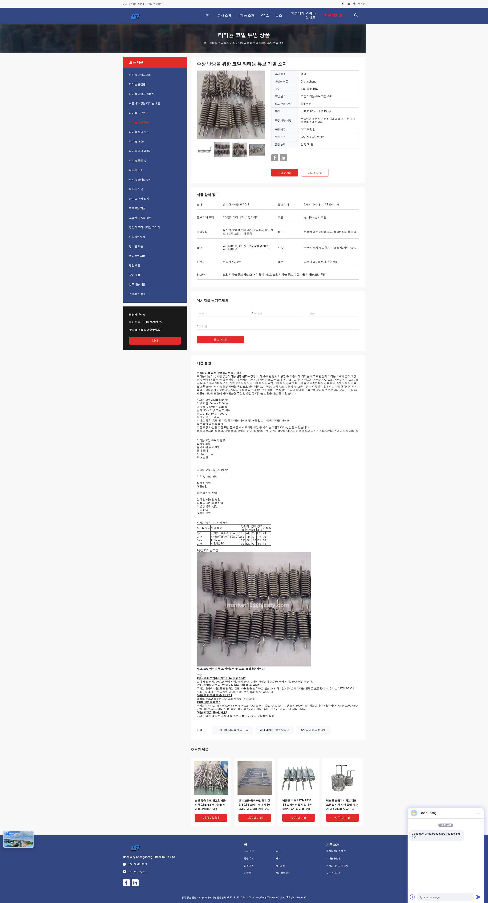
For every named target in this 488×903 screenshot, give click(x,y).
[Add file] (412, 897)
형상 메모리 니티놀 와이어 (144, 227)
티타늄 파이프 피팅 (140, 74)
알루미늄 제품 (137, 284)
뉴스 (278, 851)
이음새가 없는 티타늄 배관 (144, 103)
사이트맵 (280, 865)
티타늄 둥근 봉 (137, 160)
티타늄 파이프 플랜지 (141, 93)
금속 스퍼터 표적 (139, 198)
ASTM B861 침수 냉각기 (274, 729)
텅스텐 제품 (136, 246)
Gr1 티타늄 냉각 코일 (313, 729)
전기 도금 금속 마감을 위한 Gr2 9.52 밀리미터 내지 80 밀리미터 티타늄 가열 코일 (254, 804)
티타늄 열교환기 (138, 112)
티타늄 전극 (136, 189)
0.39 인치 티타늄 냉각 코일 (232, 729)
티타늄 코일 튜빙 (219, 43)
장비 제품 (134, 274)
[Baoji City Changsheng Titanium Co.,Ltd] (135, 16)
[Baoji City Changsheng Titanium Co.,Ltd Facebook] (343, 4)
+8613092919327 (149, 329)
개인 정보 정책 (283, 873)
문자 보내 (220, 340)
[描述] (356, 15)
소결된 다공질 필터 (140, 217)
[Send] (478, 897)
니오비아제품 (137, 236)
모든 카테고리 (333, 873)
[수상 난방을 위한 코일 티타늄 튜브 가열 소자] (231, 104)
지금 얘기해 (285, 172)
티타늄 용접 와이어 (140, 150)
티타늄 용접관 (137, 84)
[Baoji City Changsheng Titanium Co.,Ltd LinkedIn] (348, 4)
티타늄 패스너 (137, 141)
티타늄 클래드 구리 (140, 179)
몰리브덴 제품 (137, 255)
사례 (278, 858)
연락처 (247, 873)
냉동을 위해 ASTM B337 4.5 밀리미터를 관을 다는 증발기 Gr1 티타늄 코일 (297, 804)
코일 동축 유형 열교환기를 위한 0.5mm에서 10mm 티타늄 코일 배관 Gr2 (210, 804)
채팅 (155, 340)
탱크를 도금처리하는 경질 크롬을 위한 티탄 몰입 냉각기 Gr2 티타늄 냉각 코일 (342, 804)
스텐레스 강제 (137, 293)
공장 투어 (249, 858)
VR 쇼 (265, 15)
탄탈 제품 (134, 265)
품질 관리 (249, 865)
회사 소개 (249, 851)
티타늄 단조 (136, 170)
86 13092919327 (152, 322)
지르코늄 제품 (137, 208)
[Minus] (478, 813)
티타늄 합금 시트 (139, 131)
